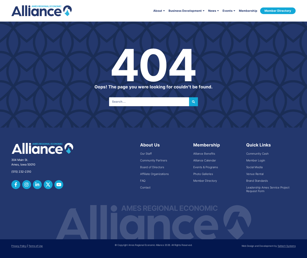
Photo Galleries (203, 174)
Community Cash (257, 153)
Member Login (255, 160)
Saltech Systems (287, 246)
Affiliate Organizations (154, 174)
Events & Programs (205, 167)
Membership (248, 10)
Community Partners (153, 160)
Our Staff (146, 153)
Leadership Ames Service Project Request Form (268, 189)
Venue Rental (255, 174)
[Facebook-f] (15, 184)
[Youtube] (58, 184)
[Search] (193, 101)
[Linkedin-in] (37, 184)
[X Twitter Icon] (48, 184)
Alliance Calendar (204, 160)
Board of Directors (152, 167)
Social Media (254, 167)
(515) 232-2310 (21, 171)
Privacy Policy (18, 246)
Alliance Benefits (204, 153)
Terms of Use (36, 246)
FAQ (143, 180)
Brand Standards (257, 180)
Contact (145, 187)
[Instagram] (26, 184)
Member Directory (205, 180)
